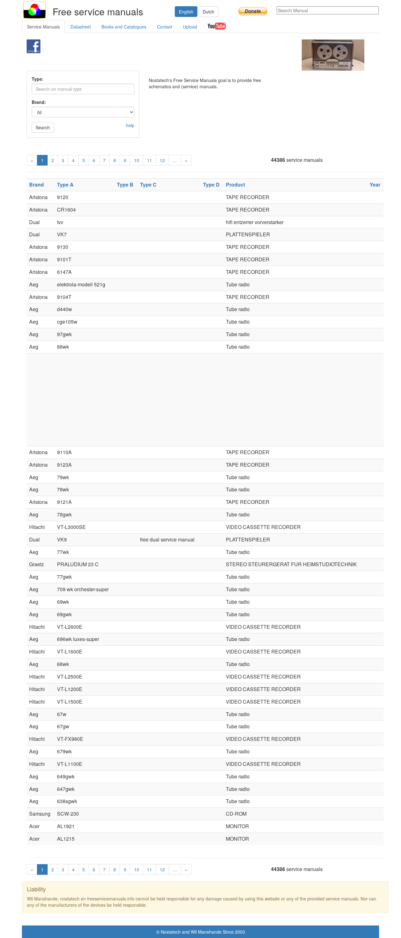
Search (43, 127)
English (186, 11)
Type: (38, 79)
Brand (36, 184)
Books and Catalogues (124, 26)
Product (235, 184)
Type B (125, 184)
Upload (190, 26)
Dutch (208, 11)
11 (149, 160)
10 (136, 160)
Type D (211, 184)
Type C (148, 184)
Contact (164, 26)
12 (162, 160)
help (130, 125)
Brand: (39, 102)
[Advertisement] (190, 55)
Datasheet (80, 26)
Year (375, 184)
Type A (65, 184)
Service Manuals (43, 26)
